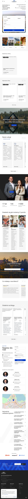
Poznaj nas (11, 191)
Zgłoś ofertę (20, 487)
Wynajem (19, 18)
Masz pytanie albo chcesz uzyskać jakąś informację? (19, 355)
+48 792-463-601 (17, 383)
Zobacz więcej (14, 125)
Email (15, 352)
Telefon (15, 349)
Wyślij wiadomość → (20, 360)
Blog (19, 489)
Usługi (20, 486)
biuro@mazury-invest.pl (17, 382)
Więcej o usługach (14, 171)
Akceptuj (6, 496)
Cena (4, 26)
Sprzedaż (9, 18)
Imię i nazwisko (16, 346)
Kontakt (20, 493)
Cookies (20, 492)
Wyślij (22, 269)
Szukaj (14, 30)
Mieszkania (2, 484)
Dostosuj (15, 496)
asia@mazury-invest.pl (17, 389)
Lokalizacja (5, 23)
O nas (19, 490)
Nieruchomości (21, 484)
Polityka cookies (6, 494)
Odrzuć (3, 496)
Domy (2, 486)
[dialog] (9, 493)
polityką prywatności (22, 466)
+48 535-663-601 (6, 356)
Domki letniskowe (3, 487)
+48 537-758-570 (17, 390)
